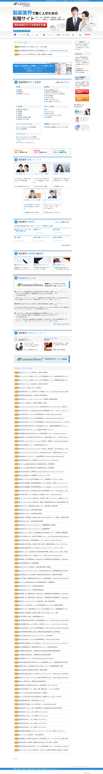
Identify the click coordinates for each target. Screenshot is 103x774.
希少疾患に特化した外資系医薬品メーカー (41, 540)
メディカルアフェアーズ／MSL (53, 115)
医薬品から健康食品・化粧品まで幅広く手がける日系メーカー (44, 517)
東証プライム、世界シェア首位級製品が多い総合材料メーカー (45, 532)
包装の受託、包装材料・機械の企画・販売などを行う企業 (39, 742)
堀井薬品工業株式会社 (33, 395)
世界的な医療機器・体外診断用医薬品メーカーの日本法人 (45, 483)
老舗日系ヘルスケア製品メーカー (33, 46)
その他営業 (48, 117)
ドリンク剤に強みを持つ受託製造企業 (33, 692)
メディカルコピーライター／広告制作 (27, 136)
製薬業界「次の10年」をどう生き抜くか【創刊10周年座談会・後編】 (35, 303)
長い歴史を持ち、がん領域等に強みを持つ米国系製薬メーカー (45, 410)
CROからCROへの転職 (41, 186)
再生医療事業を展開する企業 (40, 631)
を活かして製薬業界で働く (21, 151)
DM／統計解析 (49, 95)
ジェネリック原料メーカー (30, 387)
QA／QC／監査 (49, 97)
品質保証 (20, 115)
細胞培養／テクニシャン (24, 93)
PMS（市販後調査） (23, 129)
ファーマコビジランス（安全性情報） (27, 127)
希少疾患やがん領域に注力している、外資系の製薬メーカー (45, 746)
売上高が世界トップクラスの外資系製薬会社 (41, 414)
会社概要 (14, 768)
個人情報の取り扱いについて (46, 768)
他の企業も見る (67, 245)
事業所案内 (19, 768)
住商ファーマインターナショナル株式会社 (38, 601)
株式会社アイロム (41, 708)
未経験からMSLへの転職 (32, 212)
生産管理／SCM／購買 (23, 119)
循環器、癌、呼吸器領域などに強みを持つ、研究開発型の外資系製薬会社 (45, 559)
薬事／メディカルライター (52, 99)
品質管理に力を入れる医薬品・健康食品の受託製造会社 (41, 574)
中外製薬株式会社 (39, 647)
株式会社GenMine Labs (37, 429)
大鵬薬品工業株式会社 (40, 650)
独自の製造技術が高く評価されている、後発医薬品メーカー (45, 662)
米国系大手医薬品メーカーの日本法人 (45, 643)
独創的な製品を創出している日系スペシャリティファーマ (41, 547)
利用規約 (38, 768)
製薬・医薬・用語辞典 (59, 349)
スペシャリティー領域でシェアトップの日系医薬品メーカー (45, 376)
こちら (78, 49)
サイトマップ (54, 768)
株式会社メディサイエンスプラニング (38, 525)
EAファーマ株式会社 (34, 403)
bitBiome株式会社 (42, 471)
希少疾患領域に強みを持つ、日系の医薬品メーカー (45, 425)
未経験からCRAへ (59, 186)
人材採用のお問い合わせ (31, 768)
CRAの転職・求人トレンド (23, 186)
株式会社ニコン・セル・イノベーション (39, 399)
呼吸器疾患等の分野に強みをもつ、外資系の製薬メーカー (43, 433)
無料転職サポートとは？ (83, 70)
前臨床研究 (20, 91)
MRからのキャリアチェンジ (52, 212)
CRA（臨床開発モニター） (52, 90)
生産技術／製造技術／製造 (24, 117)
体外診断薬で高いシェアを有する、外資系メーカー (45, 624)
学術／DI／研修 (50, 113)
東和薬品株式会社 (32, 700)
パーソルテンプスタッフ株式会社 (45, 498)
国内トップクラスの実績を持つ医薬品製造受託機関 (45, 551)
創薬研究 (20, 90)
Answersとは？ (80, 68)
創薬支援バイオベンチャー (42, 456)
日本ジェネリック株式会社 (35, 567)
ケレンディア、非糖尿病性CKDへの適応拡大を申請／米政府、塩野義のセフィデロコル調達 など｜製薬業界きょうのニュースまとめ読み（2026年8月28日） (35, 293)
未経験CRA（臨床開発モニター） (54, 91)
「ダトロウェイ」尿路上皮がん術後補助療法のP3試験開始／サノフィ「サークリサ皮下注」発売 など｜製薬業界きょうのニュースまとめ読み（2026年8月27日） (35, 315)
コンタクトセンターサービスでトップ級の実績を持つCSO (45, 406)
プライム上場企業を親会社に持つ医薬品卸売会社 (37, 464)
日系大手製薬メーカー (34, 444)
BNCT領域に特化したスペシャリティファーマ (36, 635)
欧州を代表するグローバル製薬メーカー (41, 555)
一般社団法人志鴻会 (32, 616)
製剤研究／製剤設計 (23, 109)
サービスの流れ (80, 72)
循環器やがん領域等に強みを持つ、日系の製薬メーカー (38, 685)
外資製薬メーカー (37, 658)
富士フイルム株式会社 (41, 605)
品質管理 (20, 113)
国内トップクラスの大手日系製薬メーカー (41, 479)
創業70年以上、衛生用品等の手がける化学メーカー (41, 666)
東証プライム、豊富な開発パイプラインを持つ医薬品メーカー (44, 608)
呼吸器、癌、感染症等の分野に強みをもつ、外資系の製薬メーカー (45, 437)
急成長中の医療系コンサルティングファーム (42, 731)
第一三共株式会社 (33, 681)
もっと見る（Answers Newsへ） (62, 324)
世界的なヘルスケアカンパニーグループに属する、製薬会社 (45, 441)
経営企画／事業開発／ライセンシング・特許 (57, 127)
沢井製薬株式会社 (29, 563)
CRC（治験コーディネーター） (53, 101)
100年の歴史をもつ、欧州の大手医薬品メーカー (45, 536)
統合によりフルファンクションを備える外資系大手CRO (45, 677)
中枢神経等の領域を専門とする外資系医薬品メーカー (45, 50)
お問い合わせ (78, 106)
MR (46, 109)
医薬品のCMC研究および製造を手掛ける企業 (45, 544)
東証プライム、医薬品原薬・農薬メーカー (39, 505)
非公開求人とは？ (79, 104)
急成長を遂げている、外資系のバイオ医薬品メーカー (45, 391)
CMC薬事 (20, 111)
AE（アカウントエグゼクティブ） (26, 142)
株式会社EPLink (33, 719)
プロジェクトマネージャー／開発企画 (55, 93)
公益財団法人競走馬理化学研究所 (33, 669)
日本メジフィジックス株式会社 (33, 372)
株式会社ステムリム (32, 586)
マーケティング (50, 111)
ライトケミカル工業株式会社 (36, 54)
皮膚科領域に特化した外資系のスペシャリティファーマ (39, 460)
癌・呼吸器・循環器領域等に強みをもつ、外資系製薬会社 (45, 578)
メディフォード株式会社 (32, 734)
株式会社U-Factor (31, 509)
